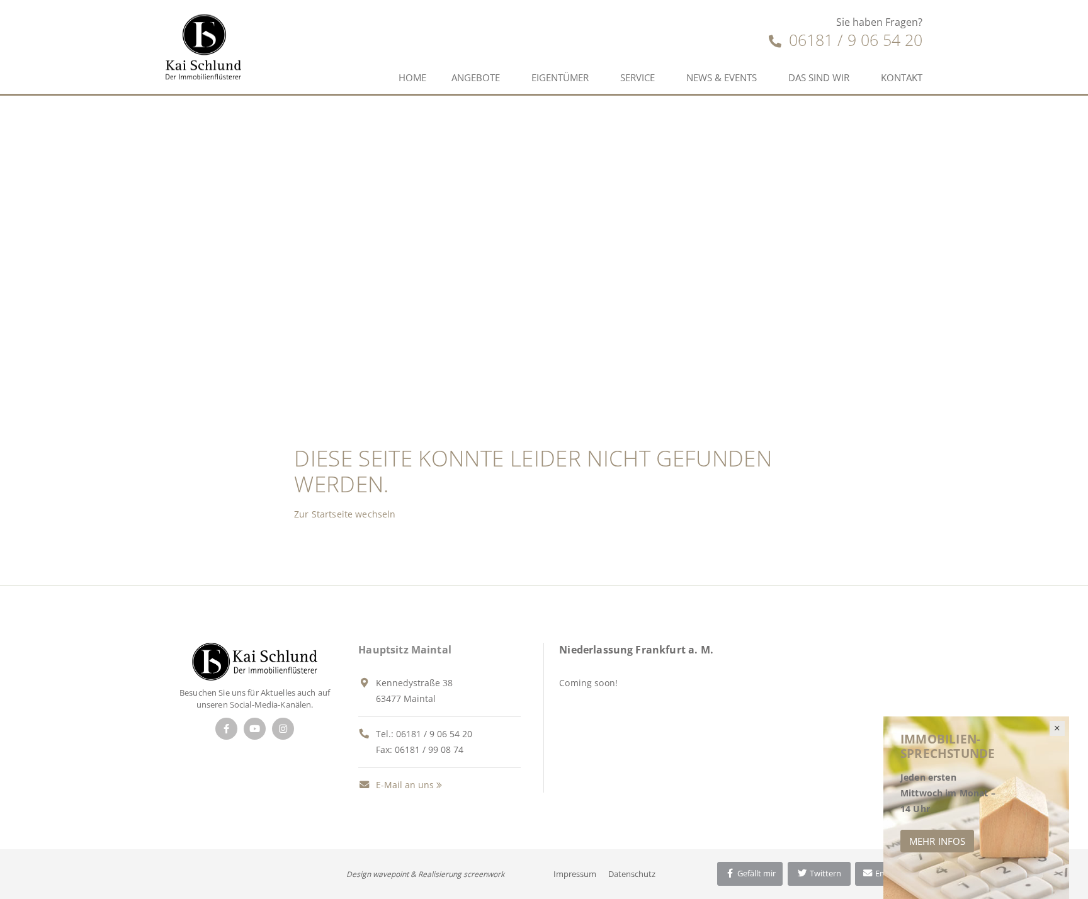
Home (412, 77)
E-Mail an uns (403, 785)
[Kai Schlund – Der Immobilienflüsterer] (254, 661)
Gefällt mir (755, 873)
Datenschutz (631, 873)
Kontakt (901, 77)
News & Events (721, 77)
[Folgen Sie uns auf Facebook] (226, 729)
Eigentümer (560, 77)
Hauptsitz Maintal (404, 650)
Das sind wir (818, 77)
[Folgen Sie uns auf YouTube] (255, 729)
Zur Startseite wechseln (344, 514)
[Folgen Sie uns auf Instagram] (283, 729)
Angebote (475, 77)
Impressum (574, 873)
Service (637, 77)
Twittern (824, 873)
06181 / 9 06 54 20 (853, 39)
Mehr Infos (937, 841)
